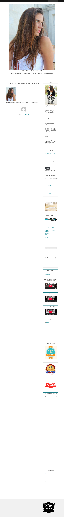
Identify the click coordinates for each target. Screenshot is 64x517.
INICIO (12, 73)
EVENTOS (29, 78)
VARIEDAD (34, 78)
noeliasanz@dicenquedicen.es (50, 153)
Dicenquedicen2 (25, 84)
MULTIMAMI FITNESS (26, 73)
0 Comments (31, 84)
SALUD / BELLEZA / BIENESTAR (37, 73)
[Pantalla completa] (55, 288)
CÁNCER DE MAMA (18, 73)
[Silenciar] (53, 288)
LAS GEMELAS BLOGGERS (48, 73)
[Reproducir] (46, 288)
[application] (51, 286)
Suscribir (47, 168)
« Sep (50, 265)
